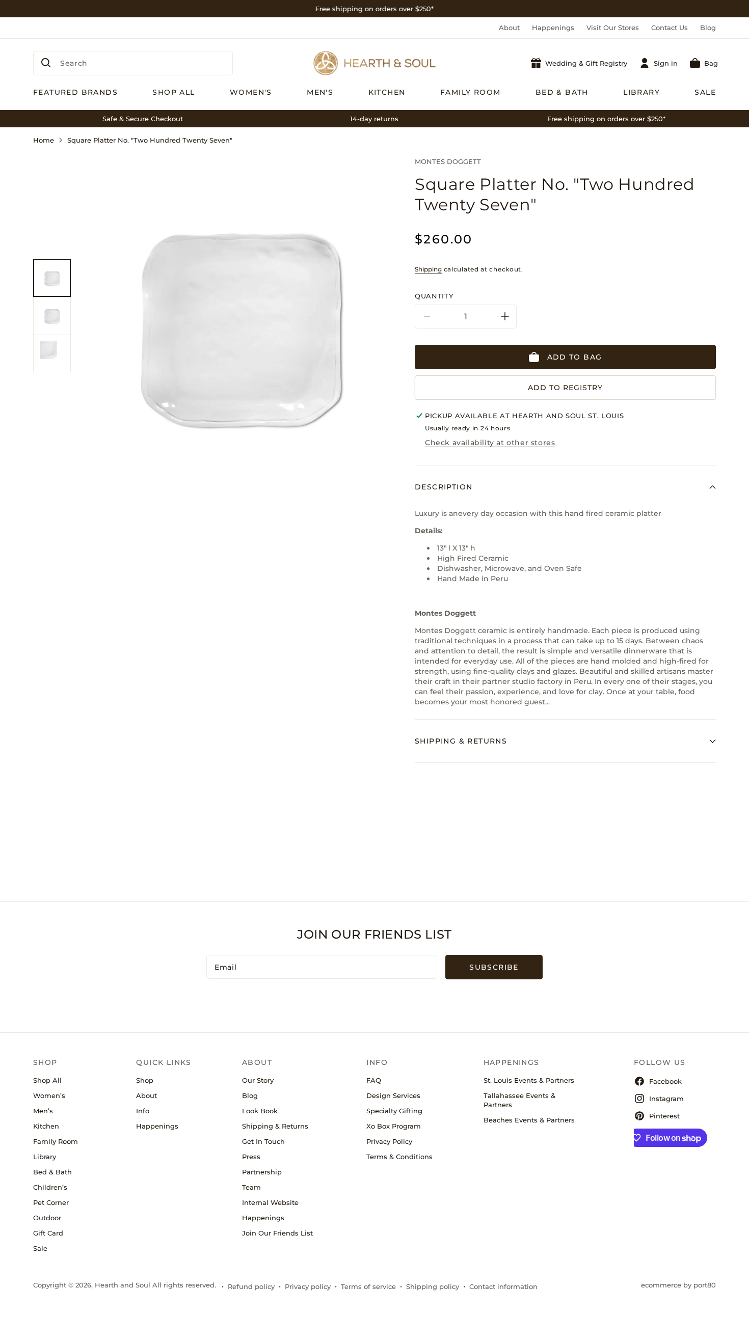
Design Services (393, 1095)
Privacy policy (308, 1286)
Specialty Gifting (394, 1111)
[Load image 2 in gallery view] (52, 316)
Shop (144, 1080)
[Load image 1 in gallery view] (52, 278)
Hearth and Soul (122, 1285)
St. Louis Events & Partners (529, 1080)
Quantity (434, 296)
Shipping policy (432, 1286)
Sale (40, 1248)
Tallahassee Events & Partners (519, 1100)
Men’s (43, 1111)
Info (142, 1111)
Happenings (553, 27)
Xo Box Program (393, 1126)
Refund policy (251, 1286)
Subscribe (494, 967)
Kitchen (46, 1126)
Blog (708, 27)
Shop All (47, 1080)
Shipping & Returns (275, 1126)
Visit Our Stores (612, 27)
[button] (704, 63)
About (509, 27)
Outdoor (47, 1218)
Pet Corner (51, 1202)
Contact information (503, 1286)
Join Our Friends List (277, 1233)
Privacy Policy (389, 1141)
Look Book (260, 1111)
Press (251, 1157)
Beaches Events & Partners (529, 1120)
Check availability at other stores (490, 442)
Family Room (55, 1141)
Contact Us (669, 27)
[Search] (46, 62)
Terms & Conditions (399, 1157)
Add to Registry (565, 387)
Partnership (262, 1172)
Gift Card (48, 1233)
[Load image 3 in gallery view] (52, 353)
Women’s (49, 1095)
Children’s (50, 1187)
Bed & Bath (52, 1172)
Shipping (428, 269)
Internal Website (270, 1202)
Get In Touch (263, 1141)
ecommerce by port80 (678, 1285)
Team (251, 1187)
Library (44, 1157)
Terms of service (368, 1286)
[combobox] (133, 63)
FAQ (373, 1080)
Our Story (258, 1080)
